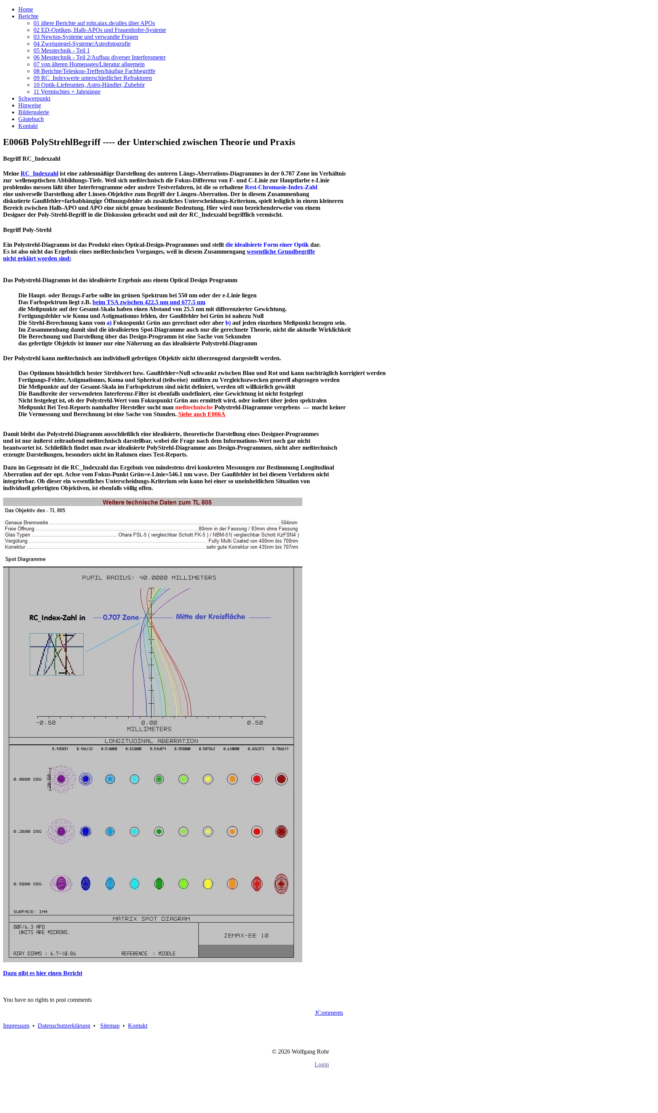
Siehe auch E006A (201, 414)
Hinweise (29, 105)
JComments (329, 1012)
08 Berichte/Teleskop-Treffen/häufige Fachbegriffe (94, 71)
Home (25, 9)
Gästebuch (31, 119)
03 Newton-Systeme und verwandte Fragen (86, 37)
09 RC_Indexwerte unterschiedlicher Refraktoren (93, 78)
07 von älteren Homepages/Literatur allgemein (89, 64)
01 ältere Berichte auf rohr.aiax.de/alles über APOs (94, 23)
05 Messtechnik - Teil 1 (62, 50)
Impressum (16, 1025)
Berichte (28, 16)
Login (322, 1064)
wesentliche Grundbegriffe (281, 251)
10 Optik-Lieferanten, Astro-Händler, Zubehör (89, 84)
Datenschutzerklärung (64, 1025)
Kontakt (28, 126)
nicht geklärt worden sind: (37, 258)
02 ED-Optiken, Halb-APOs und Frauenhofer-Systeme (100, 30)
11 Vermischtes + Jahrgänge (67, 91)
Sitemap (110, 1025)
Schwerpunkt (34, 98)
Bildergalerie (33, 112)
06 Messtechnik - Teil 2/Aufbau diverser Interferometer (100, 57)
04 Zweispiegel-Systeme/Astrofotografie (82, 43)
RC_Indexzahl (39, 173)
